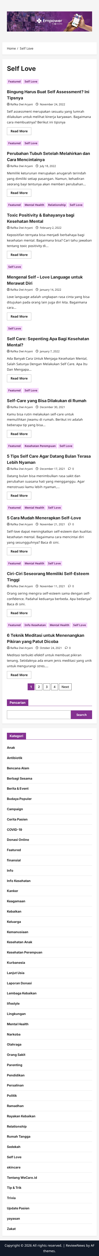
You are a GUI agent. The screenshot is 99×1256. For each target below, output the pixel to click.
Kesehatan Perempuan (40, 446)
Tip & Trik (14, 1188)
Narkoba (13, 1034)
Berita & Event (18, 788)
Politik (12, 1095)
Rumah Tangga (18, 1136)
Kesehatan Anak (19, 942)
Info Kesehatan (35, 625)
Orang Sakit (16, 1055)
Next (65, 687)
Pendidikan (16, 1075)
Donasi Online (18, 840)
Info (10, 870)
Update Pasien (18, 1208)
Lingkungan (16, 1014)
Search (81, 715)
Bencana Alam (18, 768)
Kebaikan (14, 911)
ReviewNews (75, 1245)
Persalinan (15, 1085)
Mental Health (34, 205)
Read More (21, 132)
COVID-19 (14, 829)
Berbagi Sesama (19, 778)
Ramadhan (15, 1106)
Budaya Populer (19, 799)
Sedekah (13, 1147)
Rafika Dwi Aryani (21, 104)
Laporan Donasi (19, 983)
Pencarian (18, 702)
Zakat (11, 1229)
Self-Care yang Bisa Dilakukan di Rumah (46, 400)
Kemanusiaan (17, 932)
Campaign (15, 809)
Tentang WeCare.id (22, 1177)
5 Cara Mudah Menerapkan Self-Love (44, 517)
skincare (13, 1167)
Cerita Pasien (17, 819)
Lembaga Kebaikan (22, 993)
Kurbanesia (16, 962)
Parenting (14, 1065)
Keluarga (14, 922)
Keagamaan (16, 901)
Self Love (31, 81)
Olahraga (14, 1044)
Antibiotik (14, 758)
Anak (11, 747)
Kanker (12, 891)
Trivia (11, 1198)
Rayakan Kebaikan (21, 1116)
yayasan (13, 1218)
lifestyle (13, 1003)
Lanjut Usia (15, 973)
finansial (14, 860)
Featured (14, 81)
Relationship (57, 205)
